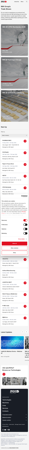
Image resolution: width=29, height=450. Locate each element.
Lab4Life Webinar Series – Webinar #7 (11, 352)
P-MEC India (5, 305)
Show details (21, 239)
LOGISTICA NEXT (7, 282)
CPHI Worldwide (6, 187)
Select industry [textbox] (5, 135)
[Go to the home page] (4, 1)
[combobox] (14, 135)
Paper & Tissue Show (8, 163)
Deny (14, 252)
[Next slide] (26, 331)
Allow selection (14, 248)
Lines (4, 405)
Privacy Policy (5, 424)
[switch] (25, 225)
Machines (5, 403)
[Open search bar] (27, 1)
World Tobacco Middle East (9, 294)
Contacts (5, 411)
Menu (22, 1)
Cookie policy (11, 424)
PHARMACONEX (6, 140)
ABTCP (4, 175)
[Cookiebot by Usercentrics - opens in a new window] (21, 196)
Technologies (6, 400)
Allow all (14, 243)
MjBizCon (5, 317)
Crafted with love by (9, 447)
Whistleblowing (5, 426)
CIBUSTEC (5, 259)
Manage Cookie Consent (20, 424)
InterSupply (5, 152)
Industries (16, 1)
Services (5, 408)
